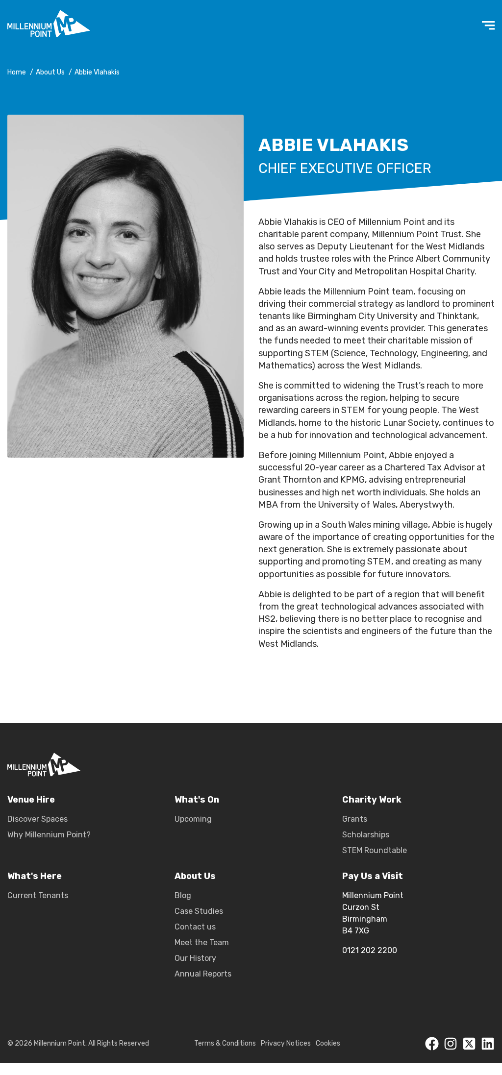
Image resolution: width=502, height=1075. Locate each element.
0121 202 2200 (369, 950)
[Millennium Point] (44, 767)
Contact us (195, 926)
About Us (50, 72)
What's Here (34, 876)
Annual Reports (203, 973)
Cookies (328, 1043)
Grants (354, 819)
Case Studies (199, 911)
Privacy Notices (286, 1043)
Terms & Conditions (225, 1043)
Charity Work (372, 800)
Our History (195, 958)
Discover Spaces (37, 819)
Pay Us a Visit (372, 876)
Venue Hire (31, 800)
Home (16, 72)
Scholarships (365, 834)
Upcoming (193, 819)
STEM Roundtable (374, 850)
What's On (197, 800)
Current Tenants (37, 895)
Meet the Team (202, 942)
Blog (183, 895)
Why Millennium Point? (49, 834)
